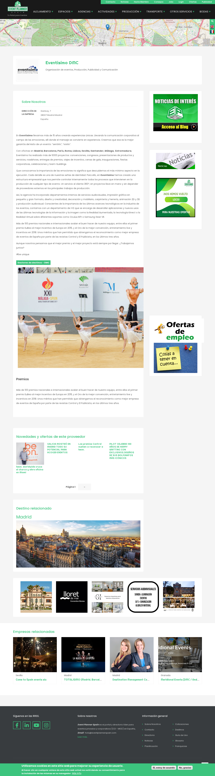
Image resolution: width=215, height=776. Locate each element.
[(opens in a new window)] (36, 612)
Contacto (110, 1)
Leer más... (83, 736)
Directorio (150, 735)
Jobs (171, 1)
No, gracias (185, 767)
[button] (108, 27)
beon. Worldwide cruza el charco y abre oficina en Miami (29, 469)
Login (181, 1)
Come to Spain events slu (31, 679)
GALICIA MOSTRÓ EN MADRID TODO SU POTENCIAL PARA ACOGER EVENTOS (59, 448)
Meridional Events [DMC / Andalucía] (183, 679)
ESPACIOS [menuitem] (63, 12)
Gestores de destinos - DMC (33, 262)
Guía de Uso (181, 735)
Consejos (158, 1)
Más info (76, 773)
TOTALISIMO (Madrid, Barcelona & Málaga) (90, 679)
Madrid (24, 517)
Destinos (179, 729)
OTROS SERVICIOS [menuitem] (180, 12)
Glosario (179, 740)
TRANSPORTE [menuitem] (153, 12)
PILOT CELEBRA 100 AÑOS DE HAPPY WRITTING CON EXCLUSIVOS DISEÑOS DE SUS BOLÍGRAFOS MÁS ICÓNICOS (121, 451)
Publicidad (207, 1)
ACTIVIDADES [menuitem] (105, 12)
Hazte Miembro (141, 1)
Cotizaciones (182, 724)
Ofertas (193, 1)
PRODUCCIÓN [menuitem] (129, 12)
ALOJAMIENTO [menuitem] (41, 12)
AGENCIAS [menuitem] (83, 12)
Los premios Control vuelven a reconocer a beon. (90, 447)
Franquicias (181, 746)
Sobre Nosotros (153, 724)
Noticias (125, 1)
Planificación (151, 746)
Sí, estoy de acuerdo (164, 767)
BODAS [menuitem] (202, 12)
